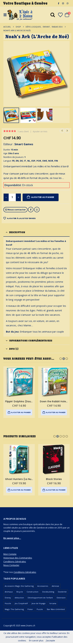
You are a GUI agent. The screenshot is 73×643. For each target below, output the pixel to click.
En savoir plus (36, 640)
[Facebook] (59, 3)
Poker (30, 609)
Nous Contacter (11, 565)
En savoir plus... (12, 538)
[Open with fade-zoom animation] (52, 15)
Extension (61, 597)
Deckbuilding (48, 591)
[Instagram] (63, 3)
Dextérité (62, 591)
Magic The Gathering (14, 609)
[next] (67, 130)
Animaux (9, 591)
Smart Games (23, 144)
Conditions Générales (14, 561)
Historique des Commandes (17, 557)
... (63, 178)
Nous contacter (16, 209)
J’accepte (50, 640)
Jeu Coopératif (21, 603)
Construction (32, 591)
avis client (23, 131)
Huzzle (8, 603)
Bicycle (19, 591)
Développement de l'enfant (40, 597)
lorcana (52, 603)
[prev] (62, 130)
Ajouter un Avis (40, 131)
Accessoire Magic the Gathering (19, 586)
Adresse (55, 586)
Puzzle (40, 609)
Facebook (30, 209)
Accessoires (42, 586)
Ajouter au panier (42, 197)
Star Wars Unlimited (56, 609)
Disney (8, 597)
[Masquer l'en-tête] (20, 14)
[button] (7, 73)
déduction (19, 597)
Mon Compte (9, 554)
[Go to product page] (19, 382)
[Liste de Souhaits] (60, 15)
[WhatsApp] (68, 3)
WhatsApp (37, 209)
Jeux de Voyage (38, 603)
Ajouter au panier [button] (21, 412)
